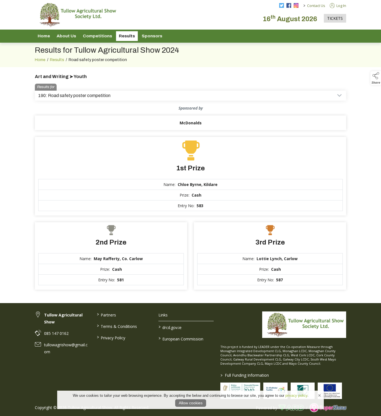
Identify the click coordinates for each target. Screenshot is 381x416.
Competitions (97, 36)
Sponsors (152, 36)
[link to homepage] (77, 15)
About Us (66, 36)
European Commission (181, 338)
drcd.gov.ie (170, 327)
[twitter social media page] (281, 5)
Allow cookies (190, 403)
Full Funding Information (245, 375)
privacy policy (296, 395)
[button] (375, 78)
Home (44, 36)
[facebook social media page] (288, 5)
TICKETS (335, 18)
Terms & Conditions (117, 326)
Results (127, 36)
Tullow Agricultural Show (63, 318)
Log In (341, 5)
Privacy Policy (111, 337)
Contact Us (316, 5)
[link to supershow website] (328, 407)
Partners (106, 314)
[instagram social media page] (296, 5)
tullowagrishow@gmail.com (66, 348)
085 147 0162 (56, 333)
